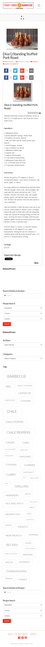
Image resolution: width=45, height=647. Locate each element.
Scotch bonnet (30, 548)
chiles (10, 442)
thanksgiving (16, 571)
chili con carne (10, 449)
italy (28, 514)
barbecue (16, 376)
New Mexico (14, 535)
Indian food (12, 514)
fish (24, 477)
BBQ (8, 386)
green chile (34, 478)
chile (12, 411)
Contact (33, 634)
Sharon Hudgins (11, 554)
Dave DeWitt (28, 472)
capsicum (9, 400)
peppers (33, 534)
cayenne (25, 401)
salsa (28, 543)
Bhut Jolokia (25, 385)
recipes (12, 545)
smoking (28, 554)
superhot (24, 562)
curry (11, 474)
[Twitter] (22, 637)
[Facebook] (19, 637)
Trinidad (9, 579)
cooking (11, 464)
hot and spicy (14, 503)
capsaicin (24, 393)
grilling (22, 486)
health (28, 494)
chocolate (9, 456)
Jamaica (8, 525)
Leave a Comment (11, 64)
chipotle (24, 450)
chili (25, 442)
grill (6, 483)
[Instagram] (26, 637)
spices (8, 562)
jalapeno (30, 520)
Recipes (35, 62)
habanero (12, 495)
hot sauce (34, 502)
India (32, 507)
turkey (22, 579)
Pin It (36, 263)
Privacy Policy (21, 634)
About (11, 634)
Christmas (25, 456)
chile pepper (14, 421)
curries (29, 465)
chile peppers (18, 432)
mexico (23, 526)
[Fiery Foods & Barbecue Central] (18, 5)
